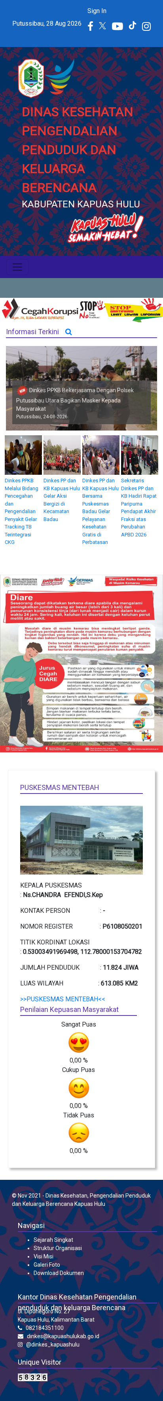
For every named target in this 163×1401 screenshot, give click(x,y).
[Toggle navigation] (17, 267)
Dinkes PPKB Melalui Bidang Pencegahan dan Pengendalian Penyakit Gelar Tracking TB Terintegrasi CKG (21, 511)
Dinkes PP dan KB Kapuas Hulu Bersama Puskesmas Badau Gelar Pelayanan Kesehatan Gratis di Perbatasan (100, 511)
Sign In (96, 11)
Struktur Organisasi (58, 1248)
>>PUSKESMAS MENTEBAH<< (62, 999)
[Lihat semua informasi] (68, 331)
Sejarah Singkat (53, 1240)
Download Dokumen (59, 1273)
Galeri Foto (47, 1265)
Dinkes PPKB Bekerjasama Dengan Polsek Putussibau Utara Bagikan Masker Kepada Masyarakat (75, 399)
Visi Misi (43, 1256)
